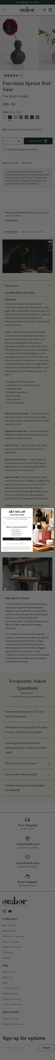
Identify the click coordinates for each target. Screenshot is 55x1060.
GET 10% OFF (17, 539)
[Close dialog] (52, 510)
